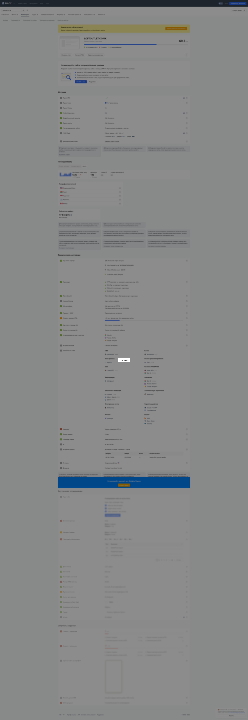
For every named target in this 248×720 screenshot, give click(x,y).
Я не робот (125, 360)
